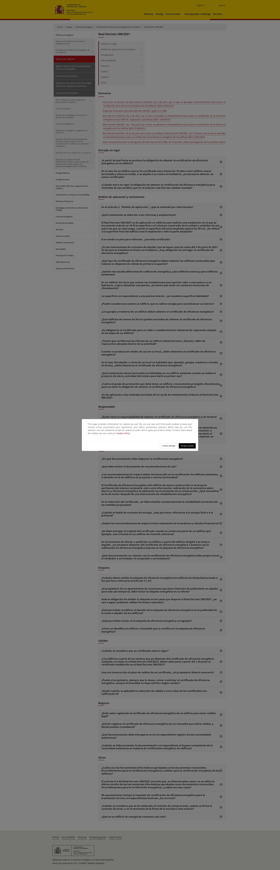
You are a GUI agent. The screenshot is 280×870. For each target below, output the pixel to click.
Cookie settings (168, 445)
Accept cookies (187, 445)
